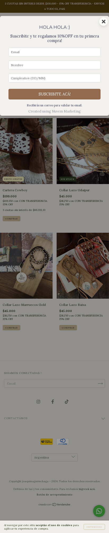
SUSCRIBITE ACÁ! (55, 94)
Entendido (94, 527)
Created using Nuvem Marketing (54, 111)
